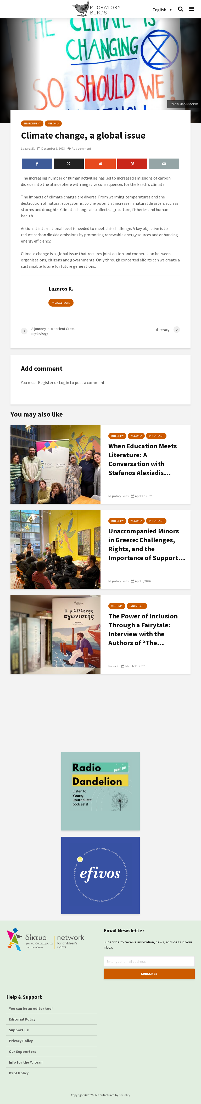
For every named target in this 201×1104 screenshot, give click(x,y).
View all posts (61, 302)
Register (45, 382)
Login (64, 382)
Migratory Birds (118, 496)
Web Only (53, 123)
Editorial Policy (22, 1019)
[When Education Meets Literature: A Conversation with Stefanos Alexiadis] (55, 463)
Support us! (19, 1030)
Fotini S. (113, 666)
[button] (162, 9)
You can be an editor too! (31, 1008)
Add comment (81, 148)
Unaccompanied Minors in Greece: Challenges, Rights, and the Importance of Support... (146, 544)
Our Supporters (22, 1051)
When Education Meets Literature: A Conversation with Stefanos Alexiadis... (142, 459)
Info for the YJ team (26, 1062)
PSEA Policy (19, 1073)
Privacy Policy (21, 1040)
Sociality (124, 1095)
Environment (32, 123)
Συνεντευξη (156, 436)
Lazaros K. (28, 148)
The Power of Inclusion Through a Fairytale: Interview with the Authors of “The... (143, 629)
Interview (117, 436)
